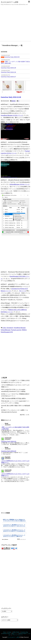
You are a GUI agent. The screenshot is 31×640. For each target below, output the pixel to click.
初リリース (22, 291)
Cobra (4, 327)
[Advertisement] (15, 24)
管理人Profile (16, 632)
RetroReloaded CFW (7, 332)
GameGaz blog (24, 632)
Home (4, 632)
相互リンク (14, 633)
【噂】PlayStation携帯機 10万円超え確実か (13, 398)
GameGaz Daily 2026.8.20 (8, 441)
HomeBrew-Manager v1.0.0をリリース (12, 115)
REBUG (24, 330)
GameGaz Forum (6, 633)
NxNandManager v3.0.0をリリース (19, 184)
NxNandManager (5, 330)
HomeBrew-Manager (20, 327)
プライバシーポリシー (17, 634)
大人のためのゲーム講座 (9, 2)
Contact (9, 632)
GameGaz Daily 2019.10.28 (11, 97)
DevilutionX (10, 327)
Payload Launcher (16, 330)
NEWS (13, 101)
